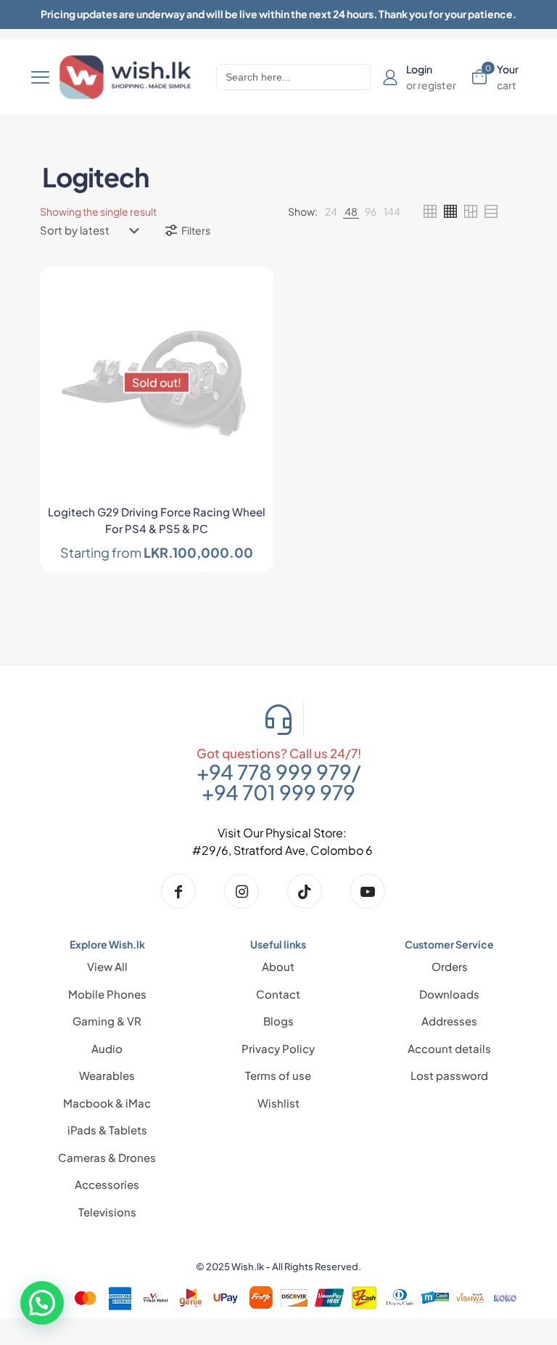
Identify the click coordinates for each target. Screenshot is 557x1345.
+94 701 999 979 (278, 792)
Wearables (107, 1075)
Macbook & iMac (107, 1103)
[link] (331, 211)
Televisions (107, 1212)
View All (107, 966)
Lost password (449, 1075)
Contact (278, 994)
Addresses (449, 1021)
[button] (42, 1303)
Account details (449, 1048)
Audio (107, 1048)
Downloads (449, 994)
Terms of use (278, 1075)
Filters (195, 230)
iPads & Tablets (107, 1130)
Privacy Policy (278, 1048)
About (278, 966)
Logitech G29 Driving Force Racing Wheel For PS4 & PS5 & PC (156, 520)
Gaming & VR (107, 1021)
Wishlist (278, 1103)
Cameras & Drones (107, 1157)
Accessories (107, 1184)
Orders (450, 966)
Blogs (278, 1021)
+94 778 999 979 (274, 771)
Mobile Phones (107, 994)
